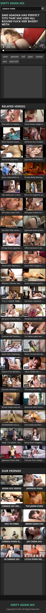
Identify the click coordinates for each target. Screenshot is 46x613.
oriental (39, 56)
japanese (15, 56)
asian (5, 56)
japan (30, 56)
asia (5, 61)
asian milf (14, 61)
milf (23, 56)
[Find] (43, 8)
